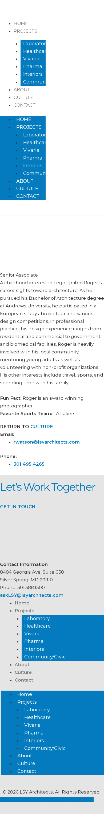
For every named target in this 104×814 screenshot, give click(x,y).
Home (21, 23)
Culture (24, 97)
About (22, 89)
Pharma (32, 66)
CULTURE (41, 426)
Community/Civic (43, 82)
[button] (6, 211)
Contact (25, 105)
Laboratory (36, 44)
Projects (25, 31)
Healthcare (36, 51)
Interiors (33, 74)
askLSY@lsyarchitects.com (31, 595)
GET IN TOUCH (17, 506)
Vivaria (31, 59)
